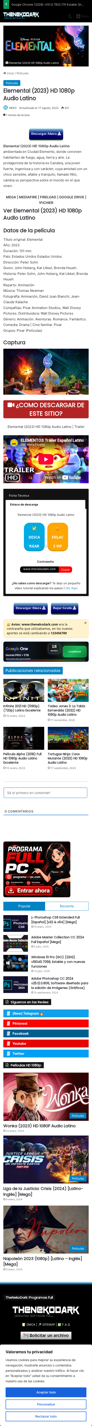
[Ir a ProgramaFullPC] (46, 869)
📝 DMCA (28, 1324)
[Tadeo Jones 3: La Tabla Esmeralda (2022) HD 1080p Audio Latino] (68, 690)
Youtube (19, 1043)
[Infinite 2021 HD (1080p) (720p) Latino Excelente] (23, 690)
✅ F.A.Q (64, 1324)
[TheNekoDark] (21, 15)
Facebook (21, 1033)
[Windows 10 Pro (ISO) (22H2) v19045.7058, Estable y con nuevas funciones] (15, 963)
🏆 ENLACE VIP (57, 537)
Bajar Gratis (63, 608)
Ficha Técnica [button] (19, 495)
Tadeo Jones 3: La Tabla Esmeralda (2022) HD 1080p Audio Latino (66, 710)
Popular (24, 906)
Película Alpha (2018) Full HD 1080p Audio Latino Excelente (22, 758)
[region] (46, 1385)
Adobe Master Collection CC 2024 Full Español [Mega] (57, 939)
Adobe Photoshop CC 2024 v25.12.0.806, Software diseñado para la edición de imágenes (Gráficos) (59, 983)
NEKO (13, 108)
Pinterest (20, 1023)
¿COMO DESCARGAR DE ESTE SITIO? (49, 409)
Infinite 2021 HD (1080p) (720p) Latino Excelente (22, 708)
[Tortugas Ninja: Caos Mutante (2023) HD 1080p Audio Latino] (68, 738)
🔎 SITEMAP (46, 1324)
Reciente (67, 906)
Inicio (10, 73)
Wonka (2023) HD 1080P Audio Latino (39, 1126)
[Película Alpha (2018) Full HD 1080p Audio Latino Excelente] (23, 738)
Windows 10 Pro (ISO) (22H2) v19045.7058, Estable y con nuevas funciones (58, 962)
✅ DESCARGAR (34, 537)
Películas (23, 73)
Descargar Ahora (44, 133)
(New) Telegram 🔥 (28, 1013)
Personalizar (46, 1404)
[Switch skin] (70, 18)
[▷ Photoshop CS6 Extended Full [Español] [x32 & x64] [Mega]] (15, 923)
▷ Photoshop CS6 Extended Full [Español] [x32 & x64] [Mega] (55, 919)
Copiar (65, 569)
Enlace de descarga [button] (24, 504)
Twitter (18, 1053)
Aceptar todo (46, 1392)
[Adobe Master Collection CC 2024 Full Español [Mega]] (15, 943)
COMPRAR (74, 652)
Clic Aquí (71, 588)
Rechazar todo (46, 1416)
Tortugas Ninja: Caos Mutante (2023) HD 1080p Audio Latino (68, 758)
